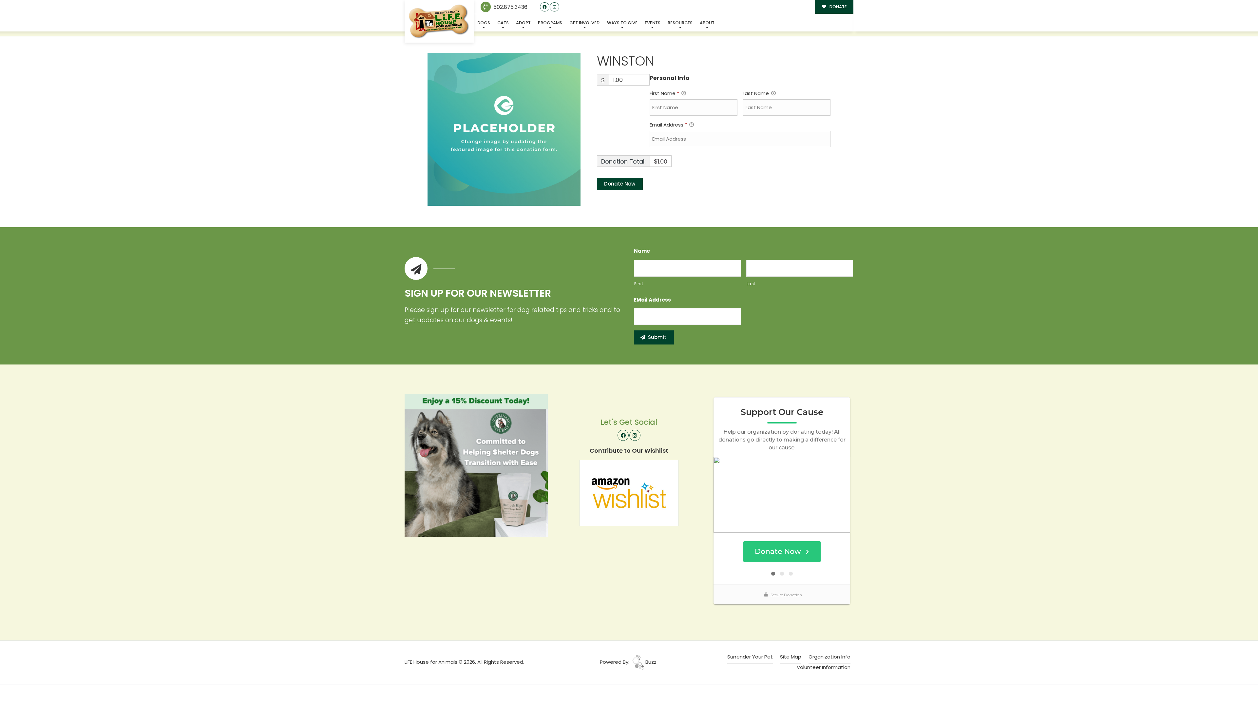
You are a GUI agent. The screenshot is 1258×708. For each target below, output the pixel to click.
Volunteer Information (823, 667)
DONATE (838, 7)
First (638, 283)
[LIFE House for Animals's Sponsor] (476, 465)
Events (652, 23)
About (707, 23)
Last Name (756, 93)
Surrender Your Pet (750, 656)
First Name (664, 93)
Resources (680, 23)
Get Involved (584, 23)
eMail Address (652, 300)
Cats (503, 23)
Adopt (523, 23)
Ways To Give (622, 23)
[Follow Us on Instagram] (554, 7)
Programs (550, 23)
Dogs (483, 23)
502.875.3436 (509, 7)
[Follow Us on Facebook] (544, 7)
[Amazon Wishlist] (629, 492)
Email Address (668, 124)
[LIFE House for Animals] (439, 21)
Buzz (650, 662)
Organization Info (829, 656)
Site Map (790, 656)
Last (751, 283)
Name (642, 251)
